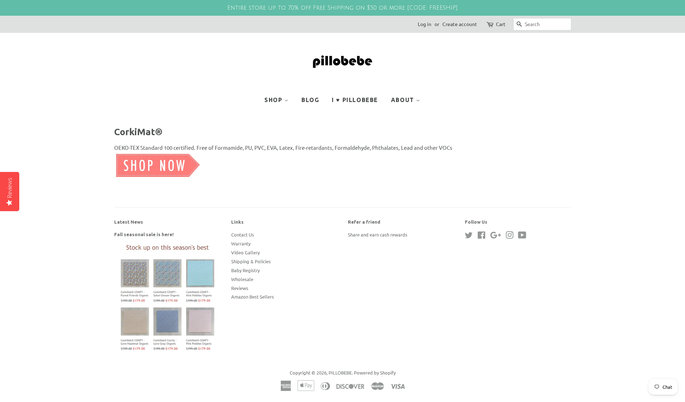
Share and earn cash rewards (377, 234)
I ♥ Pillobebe (355, 100)
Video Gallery (245, 252)
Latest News (128, 221)
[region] (342, 8)
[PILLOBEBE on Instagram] (509, 236)
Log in (424, 24)
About (403, 100)
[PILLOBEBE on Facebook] (481, 236)
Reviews (239, 288)
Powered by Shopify (375, 373)
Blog (310, 100)
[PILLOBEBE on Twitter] (469, 236)
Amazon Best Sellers (252, 297)
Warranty (240, 243)
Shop (274, 100)
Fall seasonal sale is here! (144, 234)
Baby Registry (245, 270)
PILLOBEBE (340, 373)
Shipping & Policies (251, 261)
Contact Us (242, 234)
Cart (501, 24)
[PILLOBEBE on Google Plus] (495, 236)
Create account (459, 24)
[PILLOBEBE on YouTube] (522, 236)
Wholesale (242, 279)
